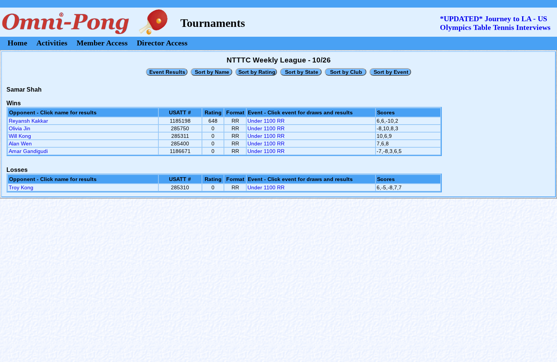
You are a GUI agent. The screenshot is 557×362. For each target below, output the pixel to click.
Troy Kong (21, 187)
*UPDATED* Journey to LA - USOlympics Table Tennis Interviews (495, 22)
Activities (51, 43)
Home (17, 43)
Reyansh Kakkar (28, 121)
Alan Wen (20, 143)
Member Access (102, 43)
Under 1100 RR (266, 121)
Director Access (162, 43)
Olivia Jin (19, 128)
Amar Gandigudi (28, 151)
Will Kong (20, 136)
